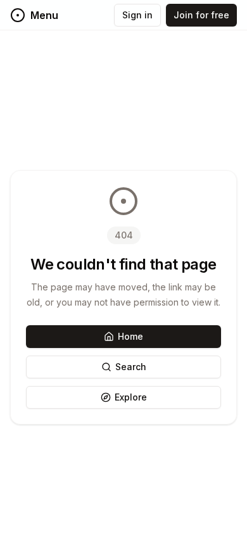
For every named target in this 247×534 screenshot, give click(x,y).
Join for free (201, 14)
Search (130, 366)
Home (130, 336)
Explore (131, 397)
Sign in (137, 14)
